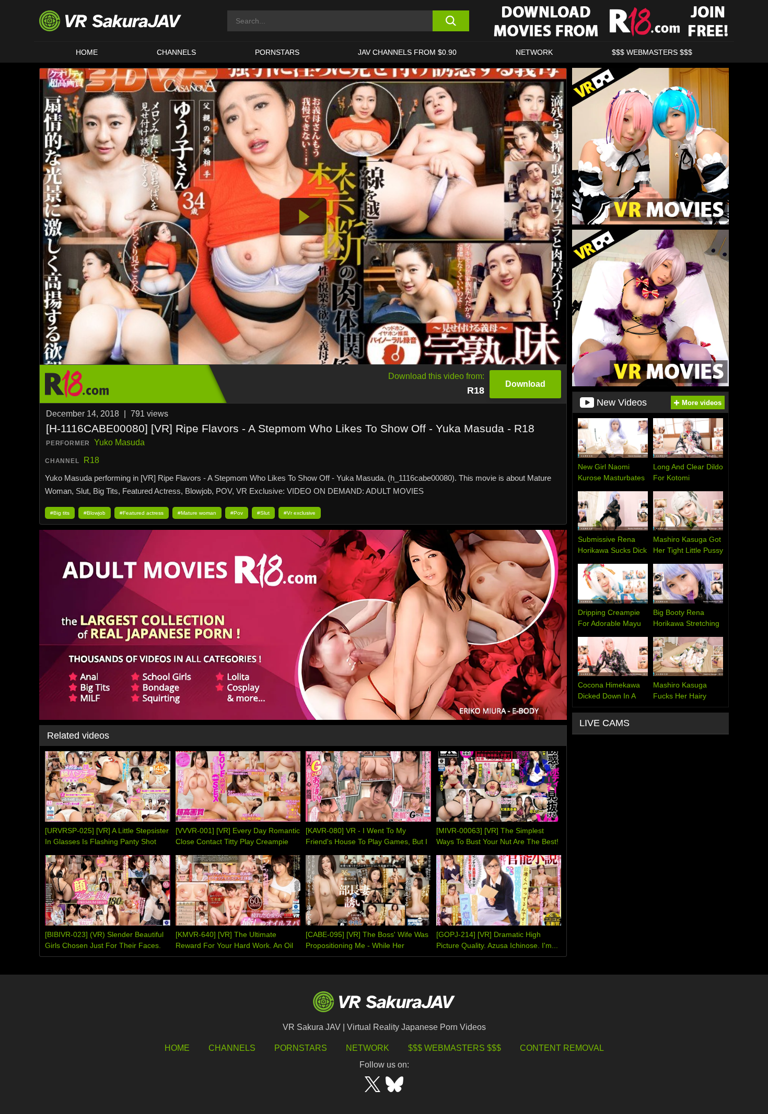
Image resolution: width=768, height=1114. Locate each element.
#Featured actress (142, 513)
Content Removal (562, 1048)
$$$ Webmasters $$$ (454, 1048)
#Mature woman (197, 513)
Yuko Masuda (119, 442)
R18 (91, 460)
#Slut (263, 513)
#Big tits (59, 513)
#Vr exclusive (300, 513)
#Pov (236, 513)
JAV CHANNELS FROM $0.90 (407, 52)
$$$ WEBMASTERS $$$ (652, 52)
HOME (87, 52)
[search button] (451, 20)
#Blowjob (95, 513)
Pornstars (277, 52)
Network (534, 52)
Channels (176, 52)
